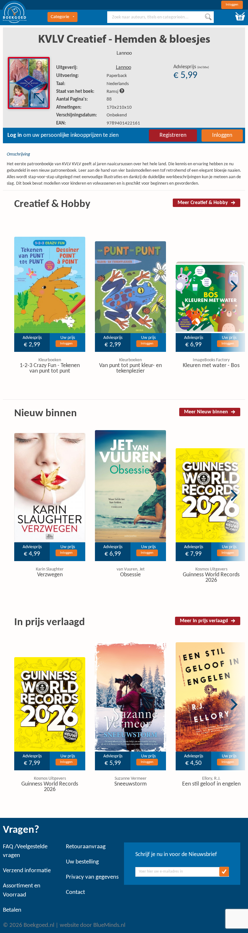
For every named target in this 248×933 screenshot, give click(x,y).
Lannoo (124, 53)
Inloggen (232, 4)
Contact (75, 892)
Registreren (173, 135)
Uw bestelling (82, 862)
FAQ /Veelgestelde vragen (25, 851)
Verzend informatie (27, 871)
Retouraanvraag (86, 847)
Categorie (60, 17)
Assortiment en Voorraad (21, 890)
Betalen (12, 910)
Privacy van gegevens (92, 877)
